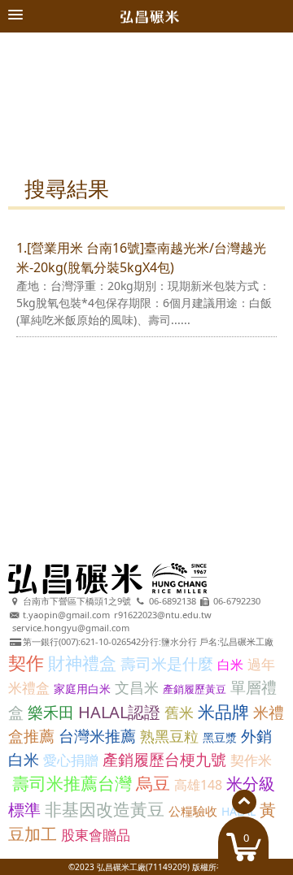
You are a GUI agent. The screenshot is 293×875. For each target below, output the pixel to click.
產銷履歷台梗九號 (164, 759)
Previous (30, 103)
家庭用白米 (82, 688)
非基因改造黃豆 (104, 809)
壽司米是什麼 (166, 663)
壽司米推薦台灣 (72, 783)
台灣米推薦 (97, 736)
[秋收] (146, 39)
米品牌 (223, 711)
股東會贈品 (95, 834)
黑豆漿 (220, 737)
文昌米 (137, 687)
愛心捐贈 (70, 760)
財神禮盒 (82, 663)
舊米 (179, 712)
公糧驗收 (192, 811)
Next (262, 103)
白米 (230, 665)
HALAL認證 (119, 712)
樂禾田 (51, 712)
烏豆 (153, 783)
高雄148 (198, 785)
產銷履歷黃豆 (194, 689)
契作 (26, 662)
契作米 (251, 760)
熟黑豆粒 (169, 736)
